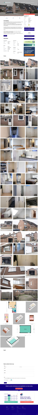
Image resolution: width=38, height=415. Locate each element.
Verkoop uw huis (12, 409)
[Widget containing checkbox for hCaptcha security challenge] (8, 380)
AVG (4, 377)
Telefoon (5, 370)
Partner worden (32, 0)
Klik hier (19, 388)
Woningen (24, 2)
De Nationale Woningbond (19, 408)
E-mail (5, 368)
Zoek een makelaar (7, 408)
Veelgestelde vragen (13, 408)
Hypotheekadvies (32, 2)
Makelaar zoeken (28, 2)
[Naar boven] (37, 414)
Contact (17, 409)
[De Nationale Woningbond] (7, 2)
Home (22, 2)
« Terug (4, 16)
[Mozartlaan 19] (12, 62)
